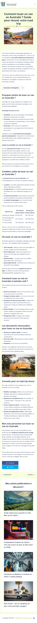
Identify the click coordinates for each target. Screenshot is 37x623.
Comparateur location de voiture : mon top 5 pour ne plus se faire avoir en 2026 (18, 544)
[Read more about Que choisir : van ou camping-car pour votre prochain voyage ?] (18, 591)
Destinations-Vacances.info (23, 618)
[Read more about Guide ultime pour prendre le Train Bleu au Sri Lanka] (18, 500)
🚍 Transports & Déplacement (24, 26)
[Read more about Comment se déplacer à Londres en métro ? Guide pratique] (18, 562)
